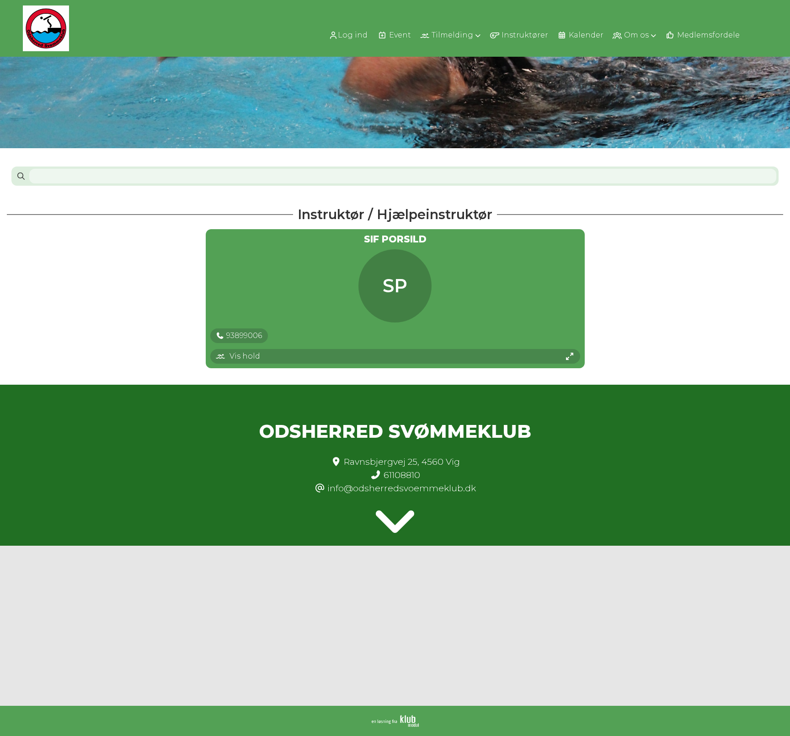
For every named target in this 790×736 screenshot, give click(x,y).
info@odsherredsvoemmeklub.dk (401, 488)
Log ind (353, 35)
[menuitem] (351, 35)
